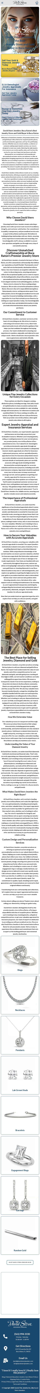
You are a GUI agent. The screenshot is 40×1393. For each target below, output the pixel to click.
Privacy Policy (6, 1381)
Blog (3, 1377)
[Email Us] (5, 1360)
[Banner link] (20, 955)
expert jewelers (14, 301)
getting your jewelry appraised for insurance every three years (20, 477)
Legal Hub (15, 1381)
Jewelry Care (24, 1377)
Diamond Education (12, 1377)
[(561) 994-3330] (5, 1336)
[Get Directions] (5, 1348)
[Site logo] (20, 2)
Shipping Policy (15, 1379)
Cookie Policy (25, 1379)
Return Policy (33, 1377)
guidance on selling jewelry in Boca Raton (23, 696)
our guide (28, 903)
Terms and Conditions (20, 1384)
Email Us (23, 1358)
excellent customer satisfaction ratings (24, 768)
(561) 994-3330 (22, 1334)
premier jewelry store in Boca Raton (19, 441)
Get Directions (23, 1346)
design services (32, 876)
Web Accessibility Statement (28, 1381)
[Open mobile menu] (2, 3)
